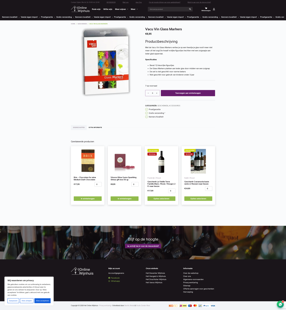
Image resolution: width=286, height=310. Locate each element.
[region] (29, 291)
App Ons (139, 2)
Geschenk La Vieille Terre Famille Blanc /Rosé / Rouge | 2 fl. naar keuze (161, 184)
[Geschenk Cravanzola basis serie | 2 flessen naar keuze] (198, 161)
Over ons (187, 276)
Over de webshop (190, 273)
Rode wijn (96, 9)
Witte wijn (107, 9)
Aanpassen (13, 301)
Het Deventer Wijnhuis (155, 273)
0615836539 (111, 2)
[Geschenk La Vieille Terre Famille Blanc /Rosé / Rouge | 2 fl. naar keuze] (161, 161)
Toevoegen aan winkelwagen (188, 93)
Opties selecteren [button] (161, 198)
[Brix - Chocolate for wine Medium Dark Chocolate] (88, 161)
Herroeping (188, 292)
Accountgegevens (116, 273)
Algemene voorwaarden (193, 279)
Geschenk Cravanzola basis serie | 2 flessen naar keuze (196, 183)
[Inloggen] (214, 9)
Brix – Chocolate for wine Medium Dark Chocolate (85, 178)
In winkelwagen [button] (88, 198)
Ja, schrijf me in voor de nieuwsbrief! (143, 246)
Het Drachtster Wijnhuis (156, 279)
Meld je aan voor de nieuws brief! (199, 2)
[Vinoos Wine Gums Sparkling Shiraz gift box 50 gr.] (125, 161)
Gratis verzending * (157, 113)
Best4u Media (129, 305)
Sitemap (186, 286)
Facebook (115, 278)
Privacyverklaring (190, 282)
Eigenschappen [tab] (79, 127)
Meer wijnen (120, 9)
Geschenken (162, 106)
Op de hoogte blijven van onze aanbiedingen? (164, 2)
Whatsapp (115, 281)
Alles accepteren (42, 301)
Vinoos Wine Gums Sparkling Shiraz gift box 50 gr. (123, 178)
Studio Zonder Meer (143, 305)
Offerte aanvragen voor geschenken (198, 289)
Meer (133, 9)
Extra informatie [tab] (95, 127)
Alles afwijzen (27, 301)
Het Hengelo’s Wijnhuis (156, 276)
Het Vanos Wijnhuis (154, 282)
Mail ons (125, 2)
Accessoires (174, 106)
